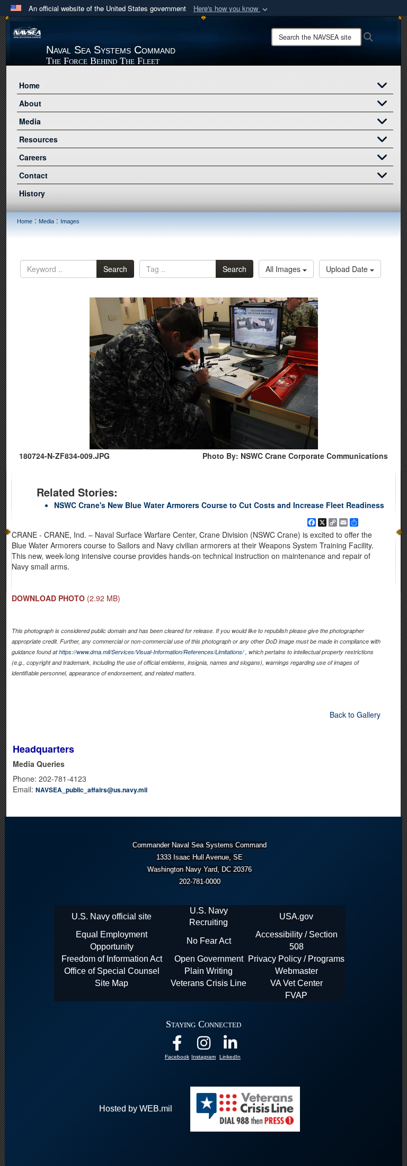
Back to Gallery (355, 714)
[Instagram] (203, 1045)
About (30, 103)
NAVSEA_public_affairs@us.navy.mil (91, 789)
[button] (231, 8)
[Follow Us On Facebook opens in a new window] (177, 1045)
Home (29, 85)
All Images (284, 269)
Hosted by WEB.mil (135, 1108)
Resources (38, 139)
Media (30, 121)
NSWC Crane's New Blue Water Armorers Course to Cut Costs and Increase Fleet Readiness (219, 505)
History (32, 193)
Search (115, 269)
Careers (33, 157)
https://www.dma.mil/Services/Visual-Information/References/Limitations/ (151, 652)
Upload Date (348, 269)
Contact (33, 175)
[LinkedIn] (230, 1045)
